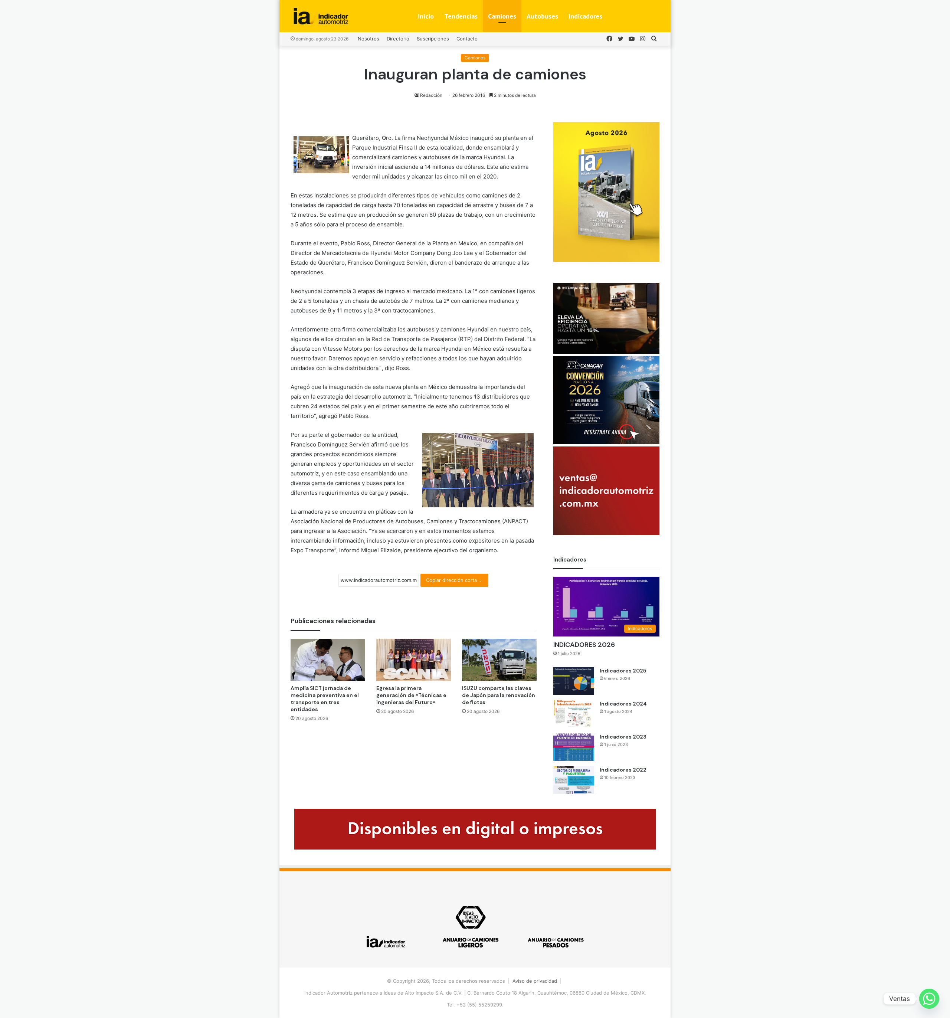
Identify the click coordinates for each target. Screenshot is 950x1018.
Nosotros (368, 39)
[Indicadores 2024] (573, 714)
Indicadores (585, 16)
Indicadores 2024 (623, 703)
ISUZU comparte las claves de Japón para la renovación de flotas (498, 695)
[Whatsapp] (929, 999)
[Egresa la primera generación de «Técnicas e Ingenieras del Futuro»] (413, 660)
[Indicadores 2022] (573, 780)
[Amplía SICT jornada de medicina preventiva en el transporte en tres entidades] (328, 660)
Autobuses (542, 16)
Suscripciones (433, 39)
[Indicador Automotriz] (321, 16)
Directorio (398, 39)
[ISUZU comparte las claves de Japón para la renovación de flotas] (499, 660)
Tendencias (461, 16)
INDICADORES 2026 (584, 644)
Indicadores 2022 (623, 769)
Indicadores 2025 (623, 670)
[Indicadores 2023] (573, 747)
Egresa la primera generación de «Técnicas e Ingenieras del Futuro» (411, 695)
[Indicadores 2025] (573, 681)
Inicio (426, 16)
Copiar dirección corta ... (454, 580)
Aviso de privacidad (534, 981)
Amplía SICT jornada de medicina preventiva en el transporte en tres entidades (325, 699)
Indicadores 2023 (623, 736)
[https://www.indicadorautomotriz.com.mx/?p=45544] (606, 260)
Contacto (467, 39)
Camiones (502, 16)
